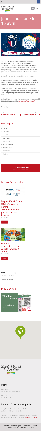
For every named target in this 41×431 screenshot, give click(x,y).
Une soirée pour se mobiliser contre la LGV (32, 115)
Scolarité (5, 135)
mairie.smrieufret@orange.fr (26, 101)
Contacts (5, 154)
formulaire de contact (30, 417)
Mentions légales (16, 426)
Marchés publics (7, 141)
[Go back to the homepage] (7, 9)
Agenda (5, 128)
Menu (34, 8)
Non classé (6, 107)
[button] (20, 332)
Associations (6, 138)
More (4, 222)
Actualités (6, 131)
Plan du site (26, 426)
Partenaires (6, 151)
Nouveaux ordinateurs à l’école (11, 115)
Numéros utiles (7, 147)
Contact (34, 426)
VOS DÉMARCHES (21, 168)
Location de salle (8, 144)
